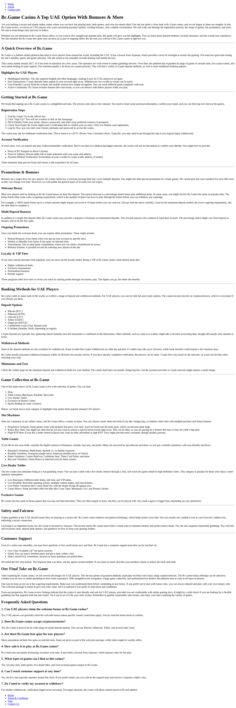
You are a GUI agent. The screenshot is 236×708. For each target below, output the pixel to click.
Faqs (10, 701)
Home (11, 4)
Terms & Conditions (18, 698)
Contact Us (13, 704)
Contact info (14, 9)
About (11, 6)
